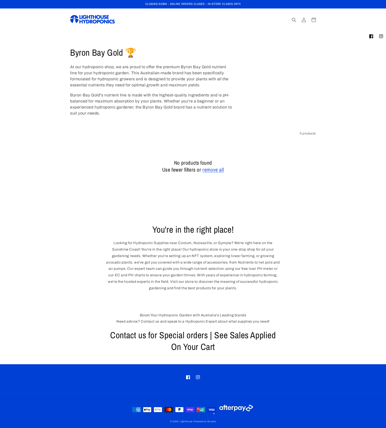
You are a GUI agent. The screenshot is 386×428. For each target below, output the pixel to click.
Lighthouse (186, 421)
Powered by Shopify (204, 421)
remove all (213, 169)
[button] (294, 20)
